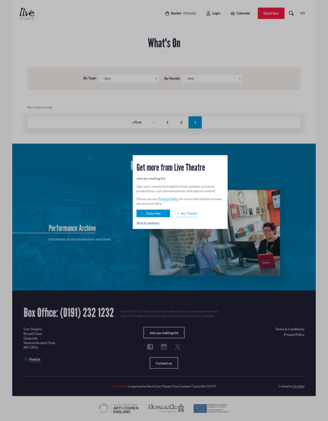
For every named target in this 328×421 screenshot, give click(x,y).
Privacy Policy (168, 199)
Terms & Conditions (147, 222)
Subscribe (153, 213)
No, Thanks (189, 213)
